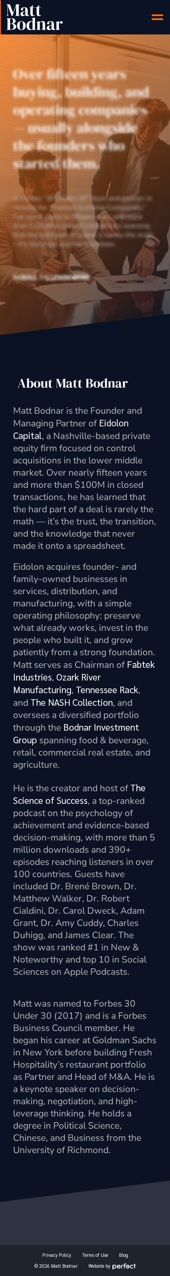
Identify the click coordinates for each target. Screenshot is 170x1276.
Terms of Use (95, 1255)
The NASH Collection (72, 702)
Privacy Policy (56, 1255)
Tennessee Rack (107, 689)
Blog (123, 1255)
